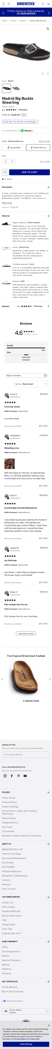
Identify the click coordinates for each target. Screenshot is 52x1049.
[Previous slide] (43, 74)
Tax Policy (7, 827)
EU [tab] (12, 161)
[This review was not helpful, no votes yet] (45, 426)
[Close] (49, 1025)
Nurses (5, 956)
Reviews (6, 884)
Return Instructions (11, 916)
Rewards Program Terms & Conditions (21, 836)
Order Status (8, 907)
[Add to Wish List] (5, 172)
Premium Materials (11, 871)
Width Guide (44, 141)
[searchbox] (24, 375)
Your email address (13, 754)
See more (26, 360)
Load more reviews (26, 633)
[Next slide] (48, 74)
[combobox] (31, 384)
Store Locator (9, 889)
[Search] (9, 4)
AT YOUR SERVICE (26, 13)
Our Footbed (8, 867)
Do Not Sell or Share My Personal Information (19, 812)
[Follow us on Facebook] (12, 776)
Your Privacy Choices (14, 1001)
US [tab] (6, 161)
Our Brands (8, 863)
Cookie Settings (10, 807)
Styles (14, 21)
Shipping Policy (10, 823)
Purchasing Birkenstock (14, 858)
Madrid (23, 21)
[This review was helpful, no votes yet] (40, 426)
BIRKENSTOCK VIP (12, 849)
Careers (6, 880)
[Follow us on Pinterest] (18, 776)
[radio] (6, 88)
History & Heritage (11, 854)
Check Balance (10, 987)
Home (5, 21)
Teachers (6, 973)
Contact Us (7, 903)
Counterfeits (8, 831)
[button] (3, 13)
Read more (7, 203)
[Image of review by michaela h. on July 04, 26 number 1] (9, 464)
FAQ (4, 920)
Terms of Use (8, 798)
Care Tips (7, 929)
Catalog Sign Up (10, 933)
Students (6, 969)
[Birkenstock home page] (26, 3)
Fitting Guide (8, 924)
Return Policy (9, 818)
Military (6, 965)
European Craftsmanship (15, 876)
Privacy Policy (9, 802)
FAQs (5, 947)
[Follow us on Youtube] (25, 776)
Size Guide (45, 161)
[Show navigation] (3, 4)
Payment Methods (11, 911)
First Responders (11, 951)
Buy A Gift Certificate (12, 992)
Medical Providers (11, 960)
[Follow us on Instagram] (5, 776)
